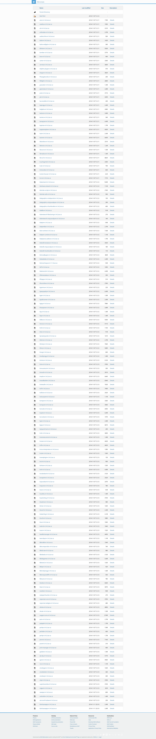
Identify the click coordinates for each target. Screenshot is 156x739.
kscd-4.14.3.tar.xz (45, 461)
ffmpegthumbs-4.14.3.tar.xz (48, 77)
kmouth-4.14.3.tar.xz (46, 372)
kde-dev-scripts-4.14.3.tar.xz (48, 190)
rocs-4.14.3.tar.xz (45, 664)
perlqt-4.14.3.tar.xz (45, 635)
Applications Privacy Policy (94, 728)
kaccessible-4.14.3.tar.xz (47, 101)
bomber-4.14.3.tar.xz (46, 52)
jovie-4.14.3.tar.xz (45, 93)
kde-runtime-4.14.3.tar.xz (47, 231)
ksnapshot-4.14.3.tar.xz (47, 478)
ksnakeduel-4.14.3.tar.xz (47, 474)
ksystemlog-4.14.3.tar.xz (47, 498)
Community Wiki (92, 718)
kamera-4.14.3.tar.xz (46, 117)
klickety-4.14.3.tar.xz (46, 344)
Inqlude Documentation (57, 722)
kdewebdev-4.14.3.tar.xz (47, 259)
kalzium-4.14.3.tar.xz (46, 113)
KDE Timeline (110, 724)
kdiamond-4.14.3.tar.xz (47, 271)
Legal (100, 737)
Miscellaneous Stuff (74, 726)
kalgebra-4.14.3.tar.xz (46, 109)
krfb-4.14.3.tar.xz (45, 445)
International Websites (112, 728)
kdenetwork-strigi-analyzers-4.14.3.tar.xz (52, 218)
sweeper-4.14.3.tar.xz (46, 692)
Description (113, 8)
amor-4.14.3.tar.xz (45, 20)
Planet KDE (72, 722)
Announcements (74, 718)
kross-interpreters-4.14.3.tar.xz (49, 449)
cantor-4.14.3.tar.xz (45, 61)
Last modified (86, 8)
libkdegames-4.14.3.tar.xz (47, 559)
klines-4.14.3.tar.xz (45, 348)
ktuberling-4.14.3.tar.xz (47, 514)
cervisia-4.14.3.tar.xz (46, 65)
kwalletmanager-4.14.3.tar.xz (48, 534)
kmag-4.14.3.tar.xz (45, 352)
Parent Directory (45, 12)
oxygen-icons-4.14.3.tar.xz (47, 615)
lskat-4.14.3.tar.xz (45, 587)
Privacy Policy (91, 726)
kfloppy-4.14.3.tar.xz (46, 279)
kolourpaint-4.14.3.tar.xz (47, 397)
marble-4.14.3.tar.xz (46, 591)
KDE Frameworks (37, 722)
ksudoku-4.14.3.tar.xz (46, 494)
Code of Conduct (92, 724)
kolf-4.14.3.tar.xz (45, 388)
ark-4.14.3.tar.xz (44, 28)
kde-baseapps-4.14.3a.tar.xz (48, 708)
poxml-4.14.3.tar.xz (45, 644)
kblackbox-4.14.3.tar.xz (47, 141)
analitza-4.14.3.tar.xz (46, 24)
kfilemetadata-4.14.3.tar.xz (48, 275)
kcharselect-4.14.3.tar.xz (47, 170)
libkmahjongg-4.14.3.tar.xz (48, 571)
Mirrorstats (40, 2)
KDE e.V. (109, 720)
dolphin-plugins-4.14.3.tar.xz (48, 69)
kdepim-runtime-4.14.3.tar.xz (48, 235)
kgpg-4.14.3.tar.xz (45, 303)
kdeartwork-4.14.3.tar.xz (47, 182)
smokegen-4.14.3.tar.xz (47, 668)
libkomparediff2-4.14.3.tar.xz (48, 575)
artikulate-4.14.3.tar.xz (46, 32)
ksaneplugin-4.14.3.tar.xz (47, 457)
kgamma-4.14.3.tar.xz (46, 287)
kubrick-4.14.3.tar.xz (46, 526)
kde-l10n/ (42, 16)
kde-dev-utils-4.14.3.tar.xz (47, 194)
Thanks (71, 728)
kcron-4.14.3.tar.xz (45, 178)
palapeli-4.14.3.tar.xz (46, 623)
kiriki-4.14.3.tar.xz (45, 328)
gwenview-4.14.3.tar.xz (46, 89)
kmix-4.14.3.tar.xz (45, 364)
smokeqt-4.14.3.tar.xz (46, 676)
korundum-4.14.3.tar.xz (47, 417)
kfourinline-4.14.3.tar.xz (47, 283)
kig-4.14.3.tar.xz (44, 312)
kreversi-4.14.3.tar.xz (46, 441)
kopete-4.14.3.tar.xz (46, 413)
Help (89, 720)
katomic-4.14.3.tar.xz (46, 137)
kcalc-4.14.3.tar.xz (45, 166)
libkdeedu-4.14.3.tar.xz (46, 554)
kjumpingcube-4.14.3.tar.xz (48, 336)
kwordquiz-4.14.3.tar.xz (47, 538)
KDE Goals (53, 724)
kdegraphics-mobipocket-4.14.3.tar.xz (51, 198)
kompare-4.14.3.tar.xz (46, 401)
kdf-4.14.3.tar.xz (44, 267)
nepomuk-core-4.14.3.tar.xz (48, 599)
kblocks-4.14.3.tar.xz (46, 146)
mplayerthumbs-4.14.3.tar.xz (48, 595)
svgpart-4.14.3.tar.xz (46, 688)
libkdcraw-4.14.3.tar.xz (46, 550)
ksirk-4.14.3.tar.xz (45, 469)
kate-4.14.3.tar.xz (45, 133)
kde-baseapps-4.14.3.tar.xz (48, 704)
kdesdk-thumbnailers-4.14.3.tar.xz (50, 251)
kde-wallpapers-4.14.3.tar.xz (48, 255)
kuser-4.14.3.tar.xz (45, 530)
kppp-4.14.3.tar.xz (45, 425)
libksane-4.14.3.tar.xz (46, 579)
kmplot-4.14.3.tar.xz (46, 376)
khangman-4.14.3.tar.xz (47, 307)
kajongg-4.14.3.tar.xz (46, 105)
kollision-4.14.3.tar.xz (46, 393)
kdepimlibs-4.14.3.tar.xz (47, 227)
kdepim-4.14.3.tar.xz (46, 222)
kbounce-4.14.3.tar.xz (46, 150)
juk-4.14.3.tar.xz (44, 97)
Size (102, 8)
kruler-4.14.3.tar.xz (45, 453)
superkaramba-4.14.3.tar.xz (48, 684)
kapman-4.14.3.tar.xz (46, 125)
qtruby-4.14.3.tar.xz (45, 656)
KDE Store (109, 718)
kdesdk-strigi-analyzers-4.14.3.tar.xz (51, 247)
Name (41, 8)
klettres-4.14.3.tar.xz (46, 340)
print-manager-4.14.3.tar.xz (48, 648)
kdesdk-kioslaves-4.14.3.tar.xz (49, 243)
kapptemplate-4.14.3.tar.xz (48, 129)
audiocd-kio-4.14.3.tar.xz (47, 36)
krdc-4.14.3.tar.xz (45, 433)
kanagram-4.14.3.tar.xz (47, 121)
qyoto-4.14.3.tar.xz (45, 660)
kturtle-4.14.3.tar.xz (45, 518)
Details (112, 20)
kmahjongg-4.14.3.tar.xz (47, 356)
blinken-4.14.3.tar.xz (46, 48)
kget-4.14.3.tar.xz (45, 295)
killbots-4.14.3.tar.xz (46, 320)
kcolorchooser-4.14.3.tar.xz (48, 174)
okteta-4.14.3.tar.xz (45, 607)
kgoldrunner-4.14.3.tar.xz (47, 299)
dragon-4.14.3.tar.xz (46, 73)
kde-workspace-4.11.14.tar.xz (48, 263)
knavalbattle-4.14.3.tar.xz (47, 380)
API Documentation (56, 718)
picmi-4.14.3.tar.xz (45, 640)
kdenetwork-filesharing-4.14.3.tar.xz (51, 214)
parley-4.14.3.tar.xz (45, 627)
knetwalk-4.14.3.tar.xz (46, 384)
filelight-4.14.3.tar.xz (46, 81)
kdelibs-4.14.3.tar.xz (46, 210)
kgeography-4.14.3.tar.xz (47, 291)
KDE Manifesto (110, 726)
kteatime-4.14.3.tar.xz (46, 502)
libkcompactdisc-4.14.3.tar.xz (48, 546)
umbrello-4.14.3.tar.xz (46, 696)
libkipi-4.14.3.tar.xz (45, 567)
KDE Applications (37, 720)
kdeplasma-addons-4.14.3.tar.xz (49, 239)
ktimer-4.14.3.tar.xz (45, 506)
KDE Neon (35, 726)
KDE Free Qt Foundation (113, 722)
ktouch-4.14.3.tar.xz (46, 510)
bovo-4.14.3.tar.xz (45, 56)
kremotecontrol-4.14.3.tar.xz (48, 437)
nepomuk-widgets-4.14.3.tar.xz (49, 603)
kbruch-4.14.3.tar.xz (46, 158)
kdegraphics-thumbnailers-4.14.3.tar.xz (52, 206)
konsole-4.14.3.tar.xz (46, 409)
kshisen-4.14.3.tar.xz (46, 465)
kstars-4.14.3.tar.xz (45, 490)
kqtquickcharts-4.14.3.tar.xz (48, 429)
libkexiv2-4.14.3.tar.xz (46, 563)
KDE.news (72, 720)
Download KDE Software (94, 722)
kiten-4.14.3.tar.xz (45, 332)
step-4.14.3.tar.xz (45, 680)
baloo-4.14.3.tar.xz (45, 40)
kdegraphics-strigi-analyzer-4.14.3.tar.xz (52, 202)
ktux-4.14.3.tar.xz (45, 522)
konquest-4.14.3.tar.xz (46, 405)
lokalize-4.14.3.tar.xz (46, 583)
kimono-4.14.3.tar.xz (46, 324)
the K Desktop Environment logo (71, 737)
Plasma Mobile (36, 724)
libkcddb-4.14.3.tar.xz (46, 542)
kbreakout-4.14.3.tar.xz (47, 154)
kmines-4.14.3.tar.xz (46, 360)
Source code (54, 726)
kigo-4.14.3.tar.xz (45, 316)
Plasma (34, 718)
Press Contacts (73, 724)
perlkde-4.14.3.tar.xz (46, 631)
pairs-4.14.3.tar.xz (45, 619)
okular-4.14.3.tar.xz (45, 611)
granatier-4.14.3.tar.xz (46, 85)
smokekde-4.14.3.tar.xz (47, 672)
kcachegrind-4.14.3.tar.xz (47, 162)
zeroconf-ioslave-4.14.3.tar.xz (48, 700)
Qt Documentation (56, 720)
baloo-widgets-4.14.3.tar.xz (48, 44)
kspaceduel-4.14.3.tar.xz (47, 482)
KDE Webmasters (44, 737)
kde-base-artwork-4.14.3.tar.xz (49, 186)
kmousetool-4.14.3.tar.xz (47, 368)
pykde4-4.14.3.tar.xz (46, 652)
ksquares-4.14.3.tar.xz (46, 486)
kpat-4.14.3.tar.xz (45, 421)
